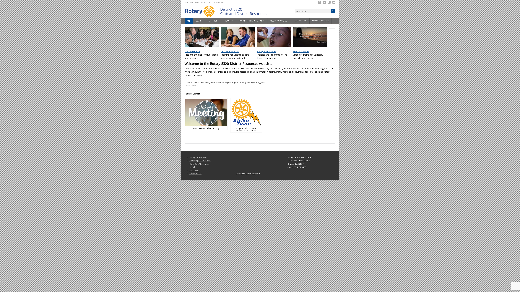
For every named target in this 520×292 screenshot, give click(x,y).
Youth (228, 20)
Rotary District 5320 (198, 157)
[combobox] (315, 11)
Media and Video (278, 20)
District (213, 20)
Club (198, 20)
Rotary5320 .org (320, 20)
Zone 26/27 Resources (199, 164)
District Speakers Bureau (200, 160)
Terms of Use (195, 173)
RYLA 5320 (194, 170)
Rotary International (250, 20)
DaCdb (192, 167)
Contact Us (301, 20)
